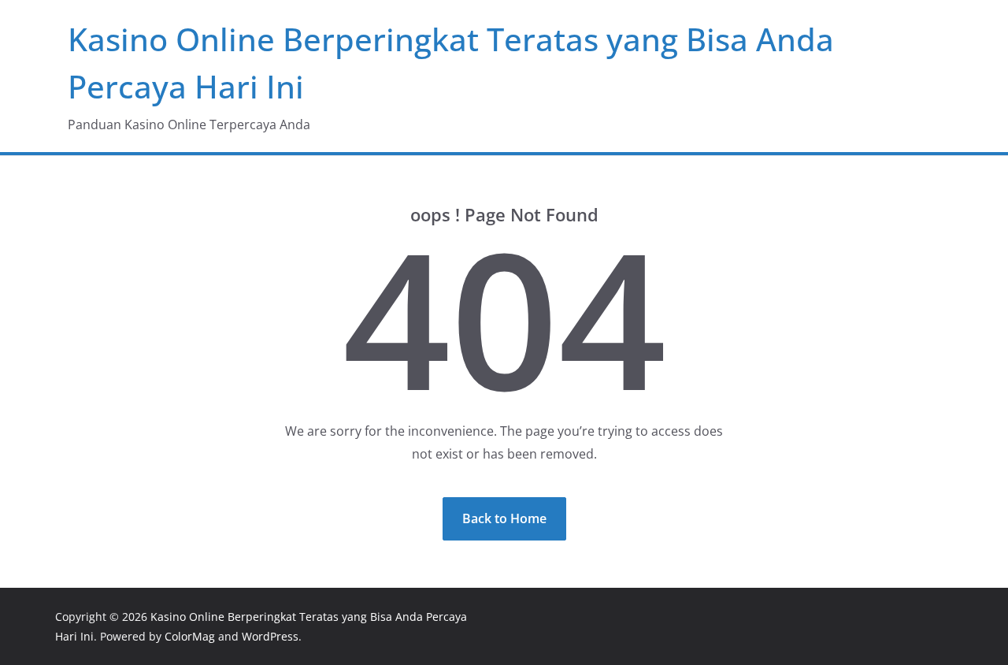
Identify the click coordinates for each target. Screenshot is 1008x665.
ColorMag (190, 636)
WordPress (270, 636)
